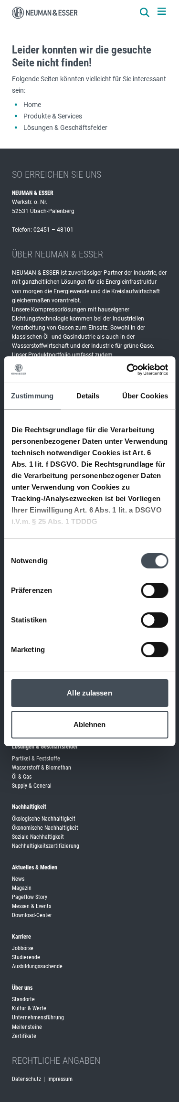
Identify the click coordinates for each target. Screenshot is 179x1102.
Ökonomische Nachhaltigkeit (45, 827)
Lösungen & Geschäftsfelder (65, 127)
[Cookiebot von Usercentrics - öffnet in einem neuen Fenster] (127, 370)
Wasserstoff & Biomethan (41, 767)
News (18, 879)
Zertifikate (24, 1036)
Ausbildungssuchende (37, 966)
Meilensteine (27, 1027)
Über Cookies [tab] (145, 396)
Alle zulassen (89, 693)
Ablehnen (90, 724)
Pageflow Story (29, 897)
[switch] (154, 590)
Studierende (26, 957)
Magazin (22, 888)
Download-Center (32, 915)
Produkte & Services (52, 116)
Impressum (60, 1079)
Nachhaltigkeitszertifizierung (45, 846)
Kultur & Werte (29, 1008)
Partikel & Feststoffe (36, 758)
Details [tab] (88, 396)
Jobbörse (22, 948)
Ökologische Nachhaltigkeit (43, 818)
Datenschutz (26, 1079)
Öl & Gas (22, 776)
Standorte (23, 999)
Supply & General (32, 785)
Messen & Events (31, 906)
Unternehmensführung (38, 1017)
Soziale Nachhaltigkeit (38, 837)
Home (32, 104)
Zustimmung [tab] (32, 396)
